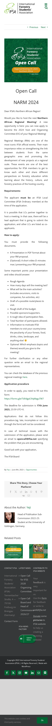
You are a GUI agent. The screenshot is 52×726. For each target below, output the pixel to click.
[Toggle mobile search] (46, 7)
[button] (6, 551)
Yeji (8, 469)
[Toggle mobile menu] (46, 4)
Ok (42, 720)
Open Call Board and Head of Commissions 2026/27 (26, 606)
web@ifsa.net (39, 609)
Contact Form (11, 621)
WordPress (26, 666)
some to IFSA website (40, 620)
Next (43, 27)
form (44, 598)
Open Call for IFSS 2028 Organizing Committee (26, 583)
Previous (33, 27)
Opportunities (31, 469)
